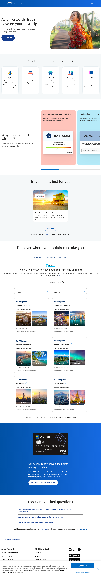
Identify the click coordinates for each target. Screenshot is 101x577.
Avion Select (62, 258)
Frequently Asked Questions (10, 552)
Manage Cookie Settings (82, 572)
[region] (50, 569)
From (17, 289)
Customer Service (40, 559)
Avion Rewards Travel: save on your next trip (19, 21)
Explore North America (62, 305)
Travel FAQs (43, 529)
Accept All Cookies (82, 566)
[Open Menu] (92, 3)
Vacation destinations (23, 345)
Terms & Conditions (7, 559)
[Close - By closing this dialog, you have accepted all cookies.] (98, 569)
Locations (38, 556)
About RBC (38, 552)
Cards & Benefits (6, 556)
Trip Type (55, 289)
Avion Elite (38, 258)
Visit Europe (20, 383)
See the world (59, 384)
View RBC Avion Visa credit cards (43, 483)
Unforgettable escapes (62, 344)
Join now (8, 38)
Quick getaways (21, 305)
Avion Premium (50, 258)
